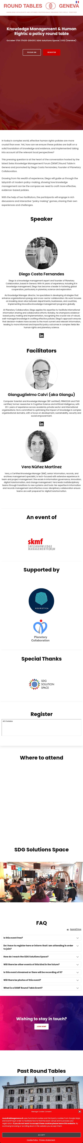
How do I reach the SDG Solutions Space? (26, 956)
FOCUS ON (31, 52)
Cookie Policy (32, 1140)
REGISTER (52, 52)
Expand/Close (75, 929)
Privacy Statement (47, 1140)
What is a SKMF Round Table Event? (22, 987)
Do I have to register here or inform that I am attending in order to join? (38, 947)
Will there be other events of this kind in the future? (31, 964)
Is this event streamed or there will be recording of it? (32, 972)
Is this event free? (13, 937)
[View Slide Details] (41, 1103)
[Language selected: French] (79, 2)
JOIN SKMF (41, 1026)
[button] (80, 1111)
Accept (41, 1135)
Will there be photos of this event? (22, 980)
